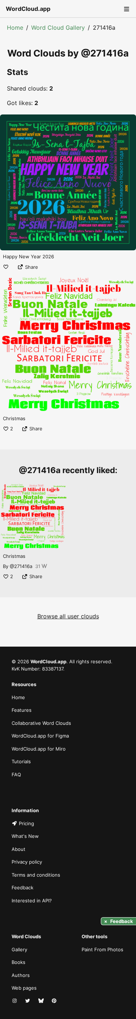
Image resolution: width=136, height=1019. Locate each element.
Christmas (14, 418)
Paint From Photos (102, 949)
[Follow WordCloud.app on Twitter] (28, 1001)
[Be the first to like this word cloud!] (6, 267)
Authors (21, 975)
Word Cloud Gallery (58, 27)
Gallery (19, 949)
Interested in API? (32, 900)
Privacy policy (27, 862)
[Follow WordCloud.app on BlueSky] (41, 1001)
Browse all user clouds (68, 616)
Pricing (26, 823)
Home (15, 27)
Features (22, 710)
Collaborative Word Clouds (41, 723)
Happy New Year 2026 (28, 256)
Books (18, 962)
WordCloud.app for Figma (40, 736)
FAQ (16, 774)
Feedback (22, 887)
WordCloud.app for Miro (39, 749)
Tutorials (21, 761)
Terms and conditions (36, 875)
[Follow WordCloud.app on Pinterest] (54, 1001)
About (18, 849)
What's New (25, 836)
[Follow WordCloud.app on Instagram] (15, 1001)
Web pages (24, 988)
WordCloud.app (28, 8)
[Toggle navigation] (126, 8)
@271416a (21, 566)
